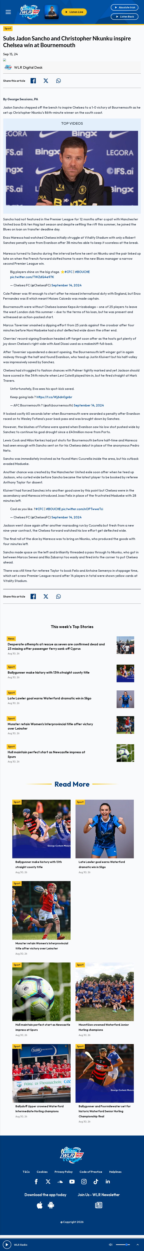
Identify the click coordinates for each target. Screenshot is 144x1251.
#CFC (68, 272)
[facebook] (36, 1182)
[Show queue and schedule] (137, 1244)
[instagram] (84, 1182)
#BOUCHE (82, 272)
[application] (72, 168)
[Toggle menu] (8, 12)
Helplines (115, 1171)
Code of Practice (91, 1171)
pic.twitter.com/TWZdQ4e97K (32, 277)
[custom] (60, 1182)
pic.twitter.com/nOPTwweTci (82, 509)
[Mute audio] (110, 1245)
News (11, 638)
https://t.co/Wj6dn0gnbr (54, 397)
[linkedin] (108, 1182)
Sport (8, 28)
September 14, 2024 (66, 285)
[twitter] (48, 1182)
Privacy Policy (64, 1171)
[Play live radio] (7, 1244)
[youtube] (72, 1182)
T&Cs (26, 1171)
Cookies (42, 1171)
